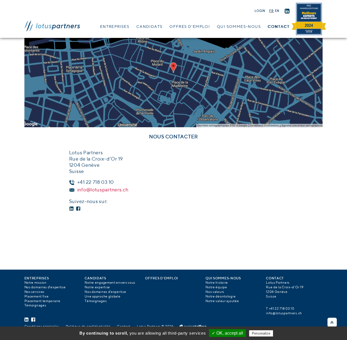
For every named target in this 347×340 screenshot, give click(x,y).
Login (260, 11)
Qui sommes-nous (239, 27)
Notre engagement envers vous (110, 283)
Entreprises (114, 27)
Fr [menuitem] (271, 11)
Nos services (34, 292)
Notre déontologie (220, 296)
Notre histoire (216, 283)
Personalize (261, 333)
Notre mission (35, 283)
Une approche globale (102, 296)
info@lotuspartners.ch (103, 190)
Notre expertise (97, 287)
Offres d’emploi (189, 27)
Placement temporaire (42, 301)
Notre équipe (216, 287)
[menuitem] (271, 11)
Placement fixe (36, 296)
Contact (279, 27)
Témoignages (35, 305)
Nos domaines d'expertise (45, 287)
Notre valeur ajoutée (222, 301)
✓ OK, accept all (227, 333)
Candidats (149, 27)
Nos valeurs (214, 292)
